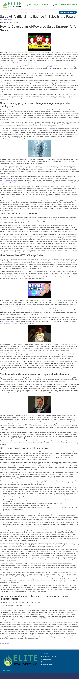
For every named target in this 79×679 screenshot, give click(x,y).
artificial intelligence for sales (8, 180)
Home (16, 12)
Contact (39, 12)
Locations (33, 12)
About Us (21, 12)
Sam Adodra (5, 643)
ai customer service (9, 321)
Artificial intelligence (6, 19)
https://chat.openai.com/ (23, 483)
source (28, 605)
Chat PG (49, 67)
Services (27, 12)
